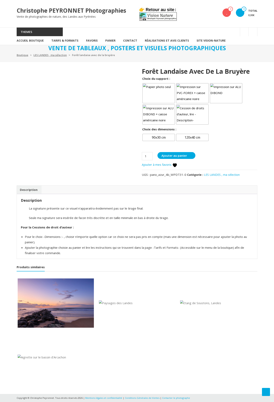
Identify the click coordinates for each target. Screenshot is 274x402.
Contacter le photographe (176, 397)
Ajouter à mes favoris (157, 165)
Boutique (22, 55)
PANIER (110, 40)
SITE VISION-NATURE (211, 40)
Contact (130, 40)
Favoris (92, 40)
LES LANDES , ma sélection (50, 55)
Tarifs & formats (64, 40)
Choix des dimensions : (159, 129)
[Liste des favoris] (226, 13)
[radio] (159, 93)
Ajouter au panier (174, 155)
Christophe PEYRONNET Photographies (71, 10)
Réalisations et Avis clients (167, 40)
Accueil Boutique (30, 40)
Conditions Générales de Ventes (142, 397)
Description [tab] (29, 190)
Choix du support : (156, 79)
